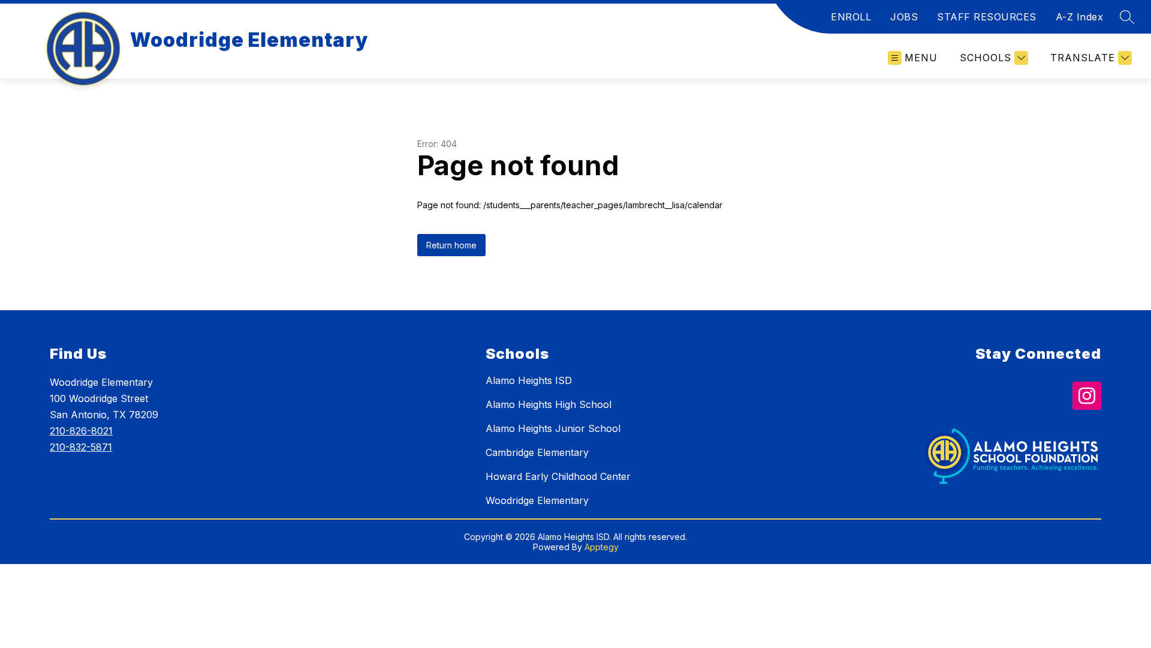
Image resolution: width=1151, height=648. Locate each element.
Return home (451, 245)
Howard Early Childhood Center (558, 476)
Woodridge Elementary (537, 500)
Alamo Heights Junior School (553, 428)
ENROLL (851, 17)
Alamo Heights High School (548, 404)
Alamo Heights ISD (529, 380)
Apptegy (601, 547)
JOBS (904, 17)
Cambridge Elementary (537, 452)
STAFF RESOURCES (986, 17)
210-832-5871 (81, 447)
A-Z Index (1080, 17)
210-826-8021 (81, 431)
